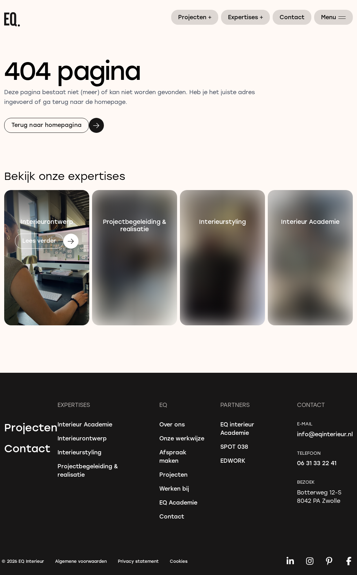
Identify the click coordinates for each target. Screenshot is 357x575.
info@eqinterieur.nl (325, 434)
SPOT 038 (234, 446)
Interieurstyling (79, 452)
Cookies (179, 561)
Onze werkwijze (181, 438)
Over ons (172, 424)
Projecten (195, 17)
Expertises (246, 17)
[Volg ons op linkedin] (290, 561)
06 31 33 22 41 (316, 463)
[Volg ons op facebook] (349, 561)
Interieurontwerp (82, 438)
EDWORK (232, 460)
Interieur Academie (85, 424)
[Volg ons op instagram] (310, 561)
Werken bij (174, 488)
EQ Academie (178, 502)
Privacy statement (138, 561)
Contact (292, 17)
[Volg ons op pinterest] (329, 561)
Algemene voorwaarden (81, 561)
